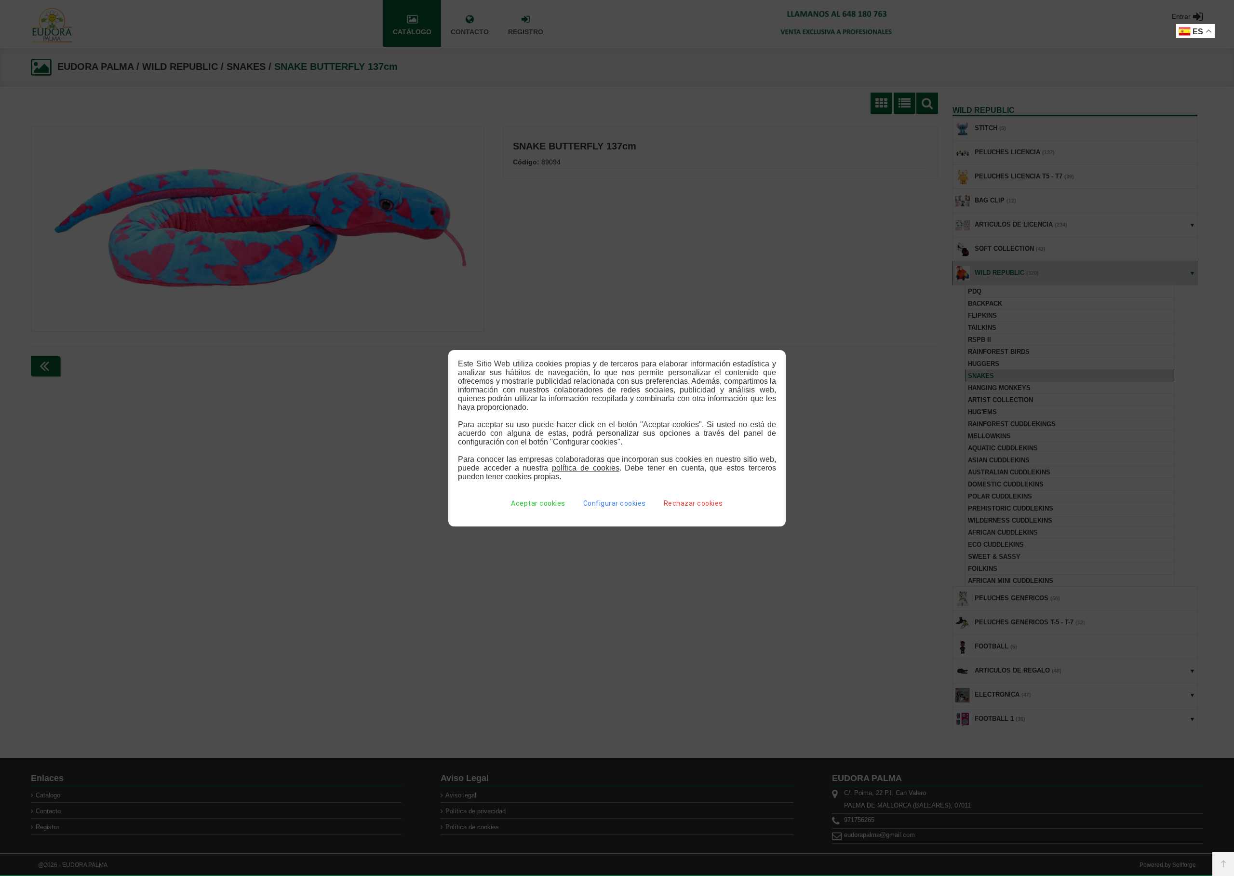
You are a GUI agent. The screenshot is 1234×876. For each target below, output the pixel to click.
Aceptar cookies (538, 503)
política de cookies (585, 468)
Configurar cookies (614, 503)
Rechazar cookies (693, 503)
